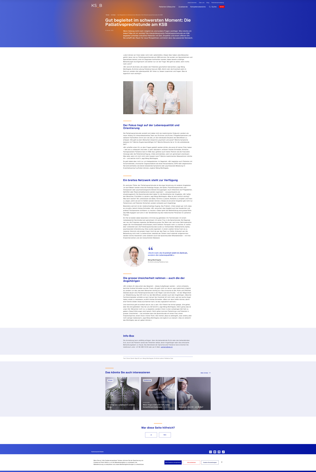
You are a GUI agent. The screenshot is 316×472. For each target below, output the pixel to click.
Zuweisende (183, 7)
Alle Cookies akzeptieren (173, 462)
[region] (158, 462)
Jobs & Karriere (191, 2)
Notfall (222, 6)
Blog (207, 2)
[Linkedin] (219, 452)
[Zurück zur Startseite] (96, 6)
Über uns (201, 2)
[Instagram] (210, 452)
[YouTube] (214, 452)
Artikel (113, 14)
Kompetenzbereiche (198, 7)
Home (107, 14)
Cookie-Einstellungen (210, 462)
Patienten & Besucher (167, 7)
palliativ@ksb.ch (167, 347)
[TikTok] (223, 452)
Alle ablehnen (191, 462)
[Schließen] (222, 462)
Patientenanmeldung (217, 2)
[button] (151, 434)
